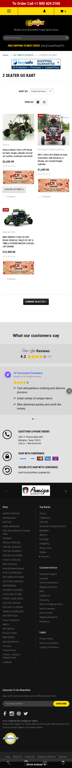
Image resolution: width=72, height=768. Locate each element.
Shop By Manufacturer (13, 568)
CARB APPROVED (11, 526)
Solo (55, 458)
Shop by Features (11, 641)
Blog (41, 591)
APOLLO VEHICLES (11, 542)
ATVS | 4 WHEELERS (12, 572)
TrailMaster (45, 518)
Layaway (43, 578)
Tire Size (7, 646)
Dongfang (44, 543)
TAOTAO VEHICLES (12, 547)
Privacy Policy (46, 639)
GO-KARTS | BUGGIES (13, 590)
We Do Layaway (47, 608)
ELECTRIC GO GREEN (13, 607)
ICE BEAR (44, 539)
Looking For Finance (49, 647)
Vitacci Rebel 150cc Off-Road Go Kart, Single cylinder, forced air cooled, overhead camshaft (18, 153)
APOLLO (43, 535)
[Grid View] (38, 102)
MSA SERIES (8, 637)
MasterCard (40, 458)
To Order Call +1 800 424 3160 (36, 3)
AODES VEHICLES (11, 513)
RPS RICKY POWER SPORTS (52, 526)
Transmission (9, 650)
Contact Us (44, 595)
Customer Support (48, 574)
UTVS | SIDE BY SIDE (12, 594)
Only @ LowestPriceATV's (36, 45)
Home (5, 55)
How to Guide (45, 613)
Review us (44, 621)
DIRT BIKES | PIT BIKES (13, 577)
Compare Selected (35, 302)
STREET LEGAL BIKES (13, 598)
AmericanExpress (48, 458)
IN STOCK (7, 522)
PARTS (6, 624)
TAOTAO (43, 522)
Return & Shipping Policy (51, 604)
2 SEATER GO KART (48, 55)
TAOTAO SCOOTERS (12, 555)
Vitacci (42, 513)
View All (45, 557)
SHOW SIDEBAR (35, 764)
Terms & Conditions (48, 582)
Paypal (23, 458)
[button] (36, 64)
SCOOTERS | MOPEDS (13, 581)
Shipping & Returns (48, 587)
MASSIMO (44, 530)
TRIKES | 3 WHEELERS (13, 611)
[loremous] (36, 490)
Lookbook (7, 662)
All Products (8, 629)
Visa (32, 458)
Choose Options (13, 189)
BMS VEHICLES (10, 564)
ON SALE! (7, 538)
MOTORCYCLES (10, 616)
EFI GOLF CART (10, 633)
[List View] (44, 102)
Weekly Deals (9, 518)
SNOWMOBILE (9, 585)
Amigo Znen (45, 548)
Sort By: (23, 91)
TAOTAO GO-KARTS (12, 551)
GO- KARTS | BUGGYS (23, 55)
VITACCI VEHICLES (11, 560)
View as (29, 102)
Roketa (42, 552)
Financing (44, 600)
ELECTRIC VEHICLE (12, 603)
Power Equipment (11, 620)
